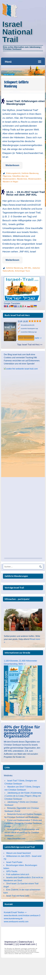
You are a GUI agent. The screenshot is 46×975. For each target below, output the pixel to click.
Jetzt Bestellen (26, 338)
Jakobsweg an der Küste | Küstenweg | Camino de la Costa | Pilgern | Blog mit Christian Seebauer (22, 796)
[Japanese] (25, 306)
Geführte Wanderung (29, 173)
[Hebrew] (18, 306)
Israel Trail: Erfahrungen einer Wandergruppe (25, 102)
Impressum (10, 941)
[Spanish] (31, 306)
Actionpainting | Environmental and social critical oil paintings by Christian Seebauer (21, 832)
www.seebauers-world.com (16, 921)
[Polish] (28, 306)
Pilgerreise (7, 176)
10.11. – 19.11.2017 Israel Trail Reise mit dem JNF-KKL (25, 193)
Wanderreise (22, 179)
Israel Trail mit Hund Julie (17, 896)
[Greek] (15, 306)
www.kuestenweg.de (13, 918)
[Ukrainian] (35, 306)
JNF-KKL (27, 268)
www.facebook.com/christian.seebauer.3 (22, 915)
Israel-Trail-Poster (14, 862)
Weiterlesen (12, 165)
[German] (12, 306)
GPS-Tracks (11, 871)
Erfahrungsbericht (13, 173)
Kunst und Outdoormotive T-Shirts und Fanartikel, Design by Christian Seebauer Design (23, 823)
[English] (5, 306)
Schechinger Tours (22, 271)
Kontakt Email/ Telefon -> (15, 912)
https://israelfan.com (16, 838)
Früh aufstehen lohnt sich (17, 874)
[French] (8, 306)
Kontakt (8, 944)
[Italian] (22, 306)
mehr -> (38, 338)
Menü (8, 61)
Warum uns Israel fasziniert (18, 853)
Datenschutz (26, 941)
